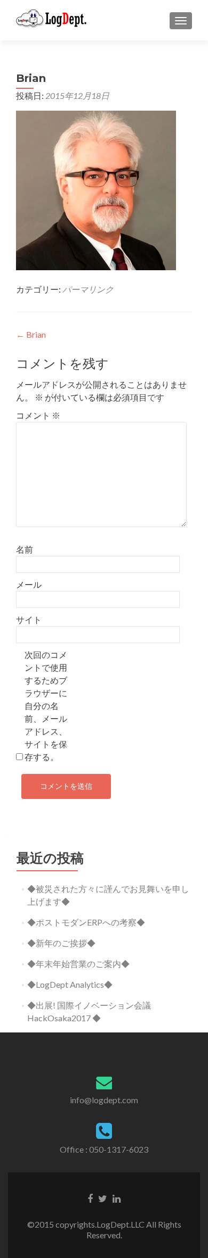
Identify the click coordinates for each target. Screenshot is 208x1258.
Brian (31, 334)
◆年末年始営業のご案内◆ (78, 964)
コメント (38, 415)
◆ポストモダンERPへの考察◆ (86, 922)
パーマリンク (88, 289)
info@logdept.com (104, 1100)
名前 (24, 549)
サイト (29, 619)
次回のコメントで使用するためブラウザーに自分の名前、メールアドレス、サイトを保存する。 (46, 705)
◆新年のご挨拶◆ (61, 943)
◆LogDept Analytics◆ (70, 984)
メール (29, 584)
